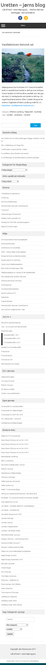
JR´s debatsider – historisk (11, 419)
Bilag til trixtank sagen (9, 226)
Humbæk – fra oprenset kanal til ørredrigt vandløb (19, 498)
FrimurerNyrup (6, 355)
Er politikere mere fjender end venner (15, 153)
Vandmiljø (37, 112)
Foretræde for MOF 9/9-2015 (12, 415)
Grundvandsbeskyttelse (10, 289)
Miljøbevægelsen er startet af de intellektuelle (18, 272)
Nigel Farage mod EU (8, 555)
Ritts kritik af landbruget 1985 (12, 268)
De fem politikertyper (9, 202)
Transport (5, 210)
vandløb (10, 115)
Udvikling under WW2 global (11, 605)
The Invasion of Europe (9, 592)
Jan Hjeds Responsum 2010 (11, 514)
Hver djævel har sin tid (9, 502)
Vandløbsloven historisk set (18, 44)
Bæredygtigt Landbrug (9, 456)
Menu (23, 25)
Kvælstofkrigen (6, 301)
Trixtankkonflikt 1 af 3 (11, 335)
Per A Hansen (6, 572)
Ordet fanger (6, 568)
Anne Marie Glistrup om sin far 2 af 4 (14, 444)
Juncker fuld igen (7, 518)
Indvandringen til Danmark (11, 214)
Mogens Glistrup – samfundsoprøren (14, 539)
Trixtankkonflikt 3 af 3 (12, 342)
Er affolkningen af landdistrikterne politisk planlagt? (20, 157)
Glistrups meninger (8, 477)
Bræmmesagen (6, 331)
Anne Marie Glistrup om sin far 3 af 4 (14, 448)
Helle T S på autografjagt (10, 489)
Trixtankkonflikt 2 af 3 (12, 338)
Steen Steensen (7, 588)
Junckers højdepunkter (9, 526)
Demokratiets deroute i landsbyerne (14, 206)
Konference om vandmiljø (10, 248)
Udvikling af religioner (9, 596)
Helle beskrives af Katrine (10, 481)
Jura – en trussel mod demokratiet (14, 327)
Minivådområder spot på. (10, 535)
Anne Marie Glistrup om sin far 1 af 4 (14, 440)
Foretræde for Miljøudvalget (11, 410)
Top (43, 661)
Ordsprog (5, 197)
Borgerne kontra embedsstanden (13, 256)
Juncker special (6, 522)
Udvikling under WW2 (9, 601)
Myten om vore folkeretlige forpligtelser (16, 551)
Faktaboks (5, 297)
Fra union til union (7, 381)
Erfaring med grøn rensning (11, 281)
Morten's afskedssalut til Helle (12, 547)
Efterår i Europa (7, 385)
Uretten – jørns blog (23, 5)
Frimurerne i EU (7, 359)
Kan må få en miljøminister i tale (13, 309)
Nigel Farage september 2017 (12, 559)
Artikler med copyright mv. (11, 218)
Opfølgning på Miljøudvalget (11, 423)
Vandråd (27, 115)
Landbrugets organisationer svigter (14, 149)
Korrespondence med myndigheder (14, 239)
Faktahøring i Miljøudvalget (11, 473)
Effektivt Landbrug (17, 112)
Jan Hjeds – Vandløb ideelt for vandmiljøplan (17, 506)
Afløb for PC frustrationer (10, 436)
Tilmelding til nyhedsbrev (10, 193)
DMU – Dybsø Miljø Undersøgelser (13, 252)
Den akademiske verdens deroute (13, 276)
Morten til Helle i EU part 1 (11, 543)
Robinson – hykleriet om (10, 580)
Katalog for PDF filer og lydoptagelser (15, 222)
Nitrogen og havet (8, 563)
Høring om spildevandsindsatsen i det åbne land (19, 493)
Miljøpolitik (29, 112)
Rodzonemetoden (8, 244)
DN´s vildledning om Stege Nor (12, 145)
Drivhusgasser (6, 285)
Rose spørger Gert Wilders (11, 584)
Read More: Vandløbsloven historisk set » (18, 106)
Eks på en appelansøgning (10, 322)
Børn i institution (7, 461)
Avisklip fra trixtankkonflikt (11, 347)
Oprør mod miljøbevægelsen (11, 264)
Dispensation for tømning (10, 260)
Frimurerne (5, 351)
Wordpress (35, 661)
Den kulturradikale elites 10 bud (13, 465)
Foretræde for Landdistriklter (12, 406)
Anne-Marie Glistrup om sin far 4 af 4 (14, 452)
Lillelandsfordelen (7, 377)
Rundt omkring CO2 (8, 293)
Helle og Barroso (7, 485)
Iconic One (10, 661)
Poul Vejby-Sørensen (8, 576)
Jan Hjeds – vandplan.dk (10, 510)
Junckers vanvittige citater (10, 530)
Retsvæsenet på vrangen (10, 364)
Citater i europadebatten (10, 393)
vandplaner (18, 115)
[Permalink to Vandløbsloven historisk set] (23, 82)
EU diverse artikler (8, 389)
